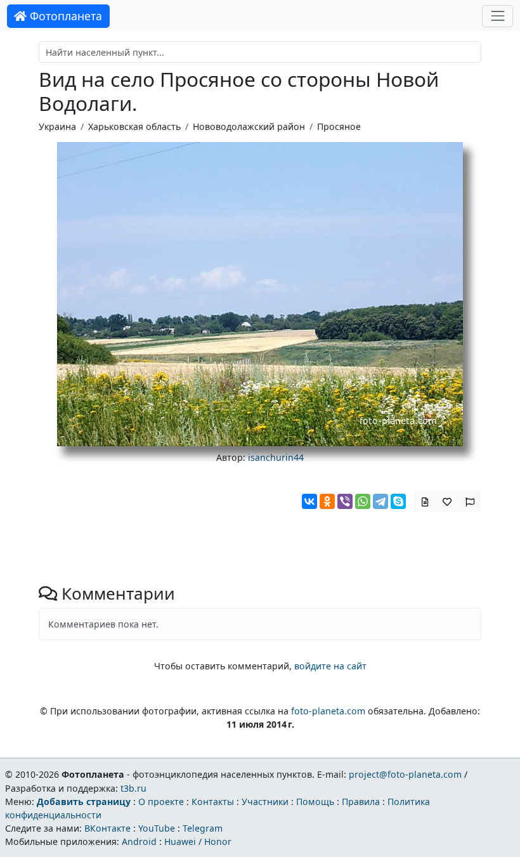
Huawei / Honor (197, 841)
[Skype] (398, 501)
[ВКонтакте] (309, 501)
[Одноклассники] (327, 501)
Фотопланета (64, 15)
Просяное (339, 126)
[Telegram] (380, 501)
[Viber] (345, 501)
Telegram (203, 828)
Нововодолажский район (249, 126)
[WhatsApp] (362, 501)
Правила (361, 802)
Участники (265, 802)
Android (139, 841)
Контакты (213, 802)
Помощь (315, 802)
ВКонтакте (107, 828)
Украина (57, 126)
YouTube (156, 828)
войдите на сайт (330, 666)
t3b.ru (133, 788)
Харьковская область (134, 126)
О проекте (161, 802)
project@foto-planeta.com (405, 774)
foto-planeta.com (328, 711)
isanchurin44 (276, 457)
